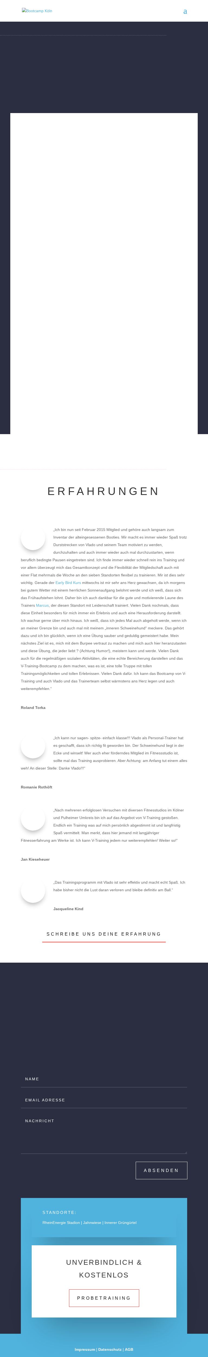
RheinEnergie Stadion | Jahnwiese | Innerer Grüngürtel (89, 1222)
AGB (129, 1349)
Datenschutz (110, 1349)
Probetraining (104, 1298)
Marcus (42, 605)
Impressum (85, 1349)
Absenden (161, 1170)
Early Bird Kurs (68, 582)
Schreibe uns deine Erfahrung (104, 934)
